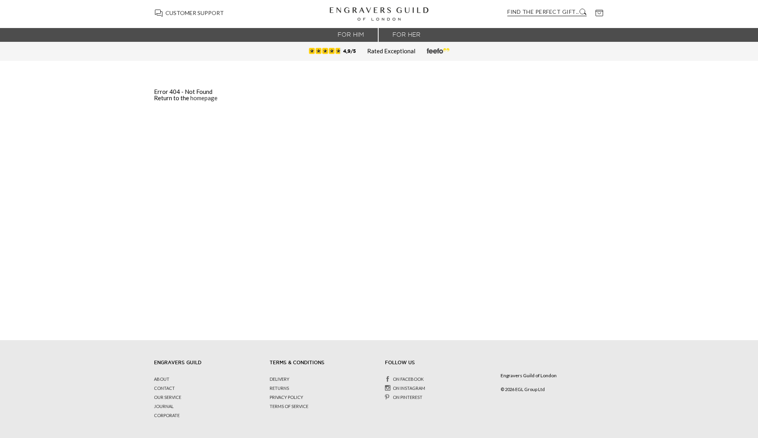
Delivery (279, 379)
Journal (164, 406)
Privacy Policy (286, 397)
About (161, 379)
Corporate (167, 415)
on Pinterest (407, 397)
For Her (406, 35)
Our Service (167, 397)
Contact (164, 388)
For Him (351, 35)
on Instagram (409, 388)
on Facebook (408, 379)
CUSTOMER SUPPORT (194, 12)
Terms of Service (289, 406)
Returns (279, 388)
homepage (204, 97)
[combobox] (542, 11)
